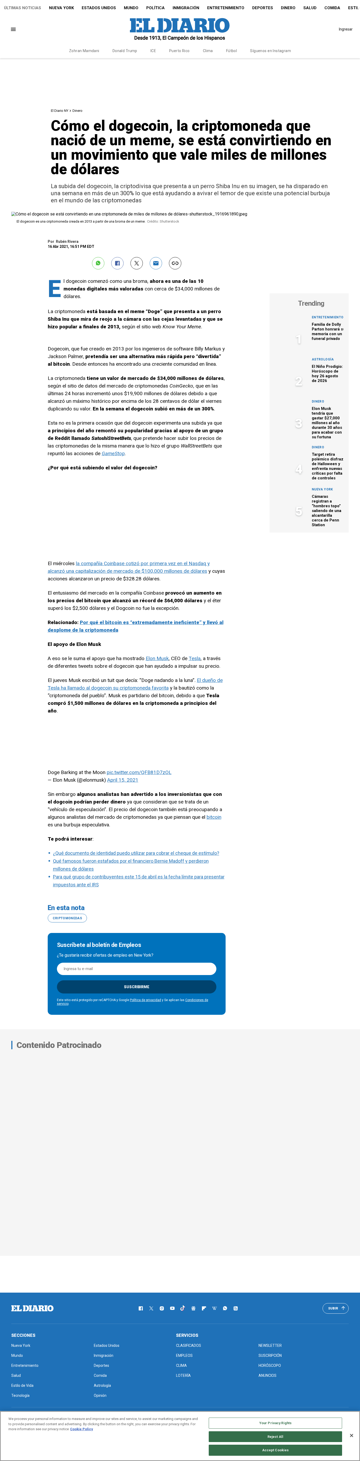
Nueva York (61, 8)
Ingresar (346, 29)
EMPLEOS (184, 1355)
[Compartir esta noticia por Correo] (156, 263)
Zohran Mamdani (84, 51)
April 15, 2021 (122, 780)
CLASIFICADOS (188, 1345)
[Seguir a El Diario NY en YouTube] (172, 1308)
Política (155, 8)
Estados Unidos (99, 8)
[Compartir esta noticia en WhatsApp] (98, 263)
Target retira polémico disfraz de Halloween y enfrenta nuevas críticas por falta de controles (327, 466)
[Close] (351, 1435)
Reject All (275, 1437)
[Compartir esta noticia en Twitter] (136, 263)
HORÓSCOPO (270, 1365)
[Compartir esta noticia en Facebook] (117, 263)
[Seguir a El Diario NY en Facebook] (140, 1308)
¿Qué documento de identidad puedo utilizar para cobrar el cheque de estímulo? (136, 853)
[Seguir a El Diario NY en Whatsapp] (225, 1308)
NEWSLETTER (270, 1345)
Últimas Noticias (22, 8)
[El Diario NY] (179, 29)
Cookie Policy (81, 1429)
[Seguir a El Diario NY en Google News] (193, 1308)
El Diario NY (59, 111)
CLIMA (181, 1365)
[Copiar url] (175, 263)
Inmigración (186, 8)
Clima (208, 51)
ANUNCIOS (267, 1375)
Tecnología (20, 1395)
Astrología (323, 359)
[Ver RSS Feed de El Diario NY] (235, 1308)
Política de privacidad (145, 1000)
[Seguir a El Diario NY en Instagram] (162, 1308)
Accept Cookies (275, 1450)
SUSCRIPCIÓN (270, 1355)
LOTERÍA (183, 1375)
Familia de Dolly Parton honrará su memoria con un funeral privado (328, 331)
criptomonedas (67, 918)
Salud (310, 8)
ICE (153, 51)
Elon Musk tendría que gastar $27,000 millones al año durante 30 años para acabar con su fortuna (327, 422)
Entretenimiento (225, 8)
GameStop (113, 453)
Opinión (100, 1395)
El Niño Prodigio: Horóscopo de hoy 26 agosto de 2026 (327, 373)
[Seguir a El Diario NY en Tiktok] (183, 1308)
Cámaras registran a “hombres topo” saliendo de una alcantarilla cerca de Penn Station (326, 510)
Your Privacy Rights (275, 1423)
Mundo (131, 8)
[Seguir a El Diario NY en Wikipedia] (214, 1308)
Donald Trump (125, 51)
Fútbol (231, 51)
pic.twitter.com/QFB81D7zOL (139, 772)
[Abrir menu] (13, 29)
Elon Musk (157, 658)
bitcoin (214, 817)
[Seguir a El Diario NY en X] (151, 1308)
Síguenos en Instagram (270, 51)
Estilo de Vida (22, 1385)
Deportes (262, 8)
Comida (332, 8)
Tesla (195, 658)
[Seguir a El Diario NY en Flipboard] (204, 1308)
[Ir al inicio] (32, 1308)
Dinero (288, 8)
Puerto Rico (179, 51)
